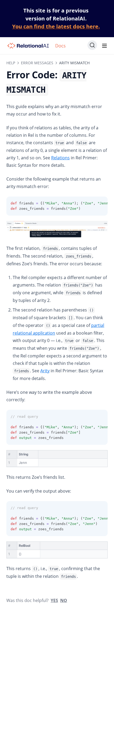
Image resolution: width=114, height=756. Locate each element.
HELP (10, 62)
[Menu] (104, 45)
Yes (54, 600)
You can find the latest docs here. (56, 26)
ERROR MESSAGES (37, 62)
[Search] (92, 45)
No (63, 600)
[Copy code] (101, 203)
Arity (45, 371)
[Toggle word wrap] (92, 203)
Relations (60, 158)
